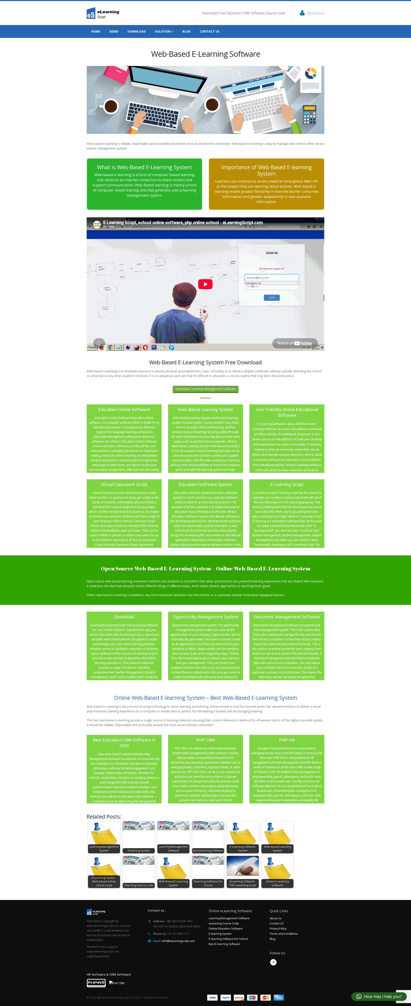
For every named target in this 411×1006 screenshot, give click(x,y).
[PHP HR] (286, 769)
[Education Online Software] (124, 438)
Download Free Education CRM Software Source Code (243, 13)
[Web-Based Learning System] (205, 438)
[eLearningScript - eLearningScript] (104, 13)
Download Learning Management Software (206, 389)
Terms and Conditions (284, 934)
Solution (163, 31)
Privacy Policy (278, 928)
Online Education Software (226, 928)
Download (137, 31)
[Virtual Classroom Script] (124, 513)
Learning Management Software (229, 918)
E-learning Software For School (228, 939)
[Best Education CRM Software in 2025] (124, 769)
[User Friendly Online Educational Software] (286, 438)
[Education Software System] (205, 513)
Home (95, 31)
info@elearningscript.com (178, 941)
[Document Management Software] (286, 646)
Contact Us (209, 31)
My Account (316, 13)
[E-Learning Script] (286, 513)
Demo (113, 31)
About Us (275, 918)
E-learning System (220, 934)
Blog (186, 31)
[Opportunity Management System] (205, 646)
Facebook (273, 962)
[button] (379, 996)
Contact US (277, 923)
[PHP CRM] (205, 769)
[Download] (124, 646)
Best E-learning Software (224, 944)
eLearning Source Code (224, 923)
